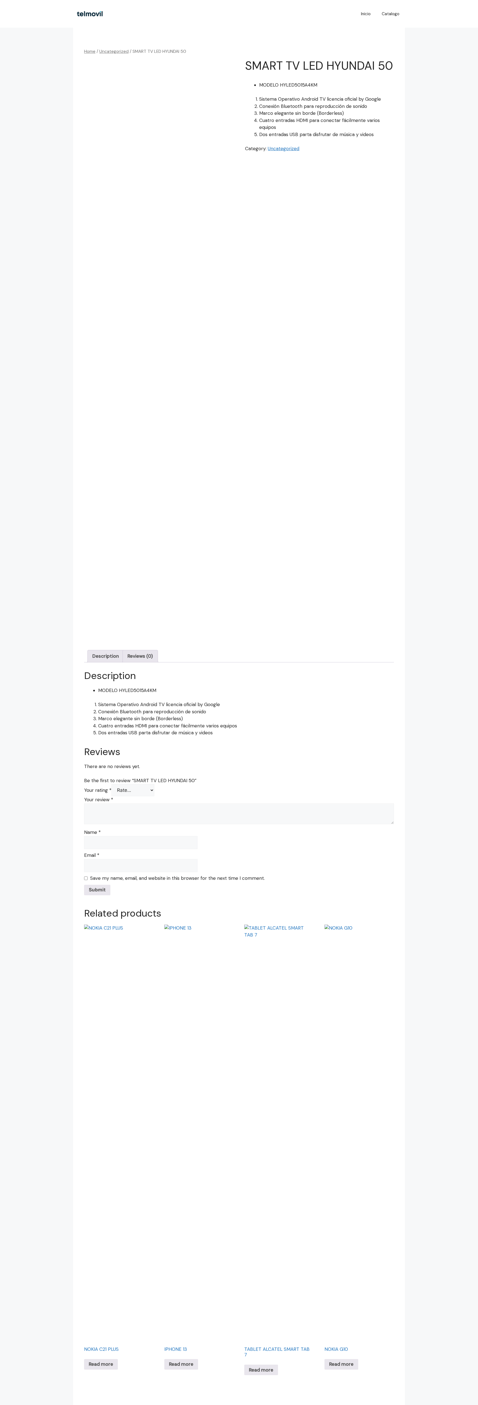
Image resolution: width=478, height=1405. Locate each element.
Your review (98, 800)
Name (92, 832)
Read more (101, 1364)
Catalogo (390, 14)
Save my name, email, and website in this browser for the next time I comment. (177, 878)
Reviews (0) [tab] (140, 656)
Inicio (366, 14)
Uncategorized (114, 51)
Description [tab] (105, 656)
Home (89, 51)
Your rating (97, 790)
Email (91, 855)
